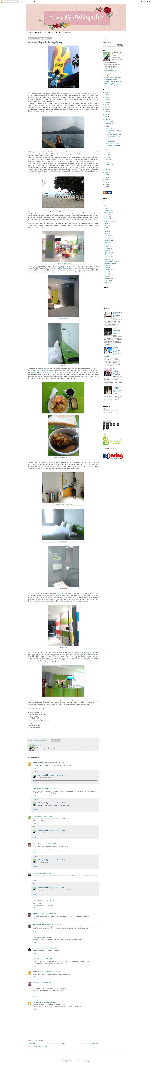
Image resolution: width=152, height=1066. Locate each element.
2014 (106, 170)
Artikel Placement (109, 210)
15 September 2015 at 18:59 (49, 788)
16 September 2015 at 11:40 (57, 775)
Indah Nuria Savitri (38, 971)
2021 (106, 104)
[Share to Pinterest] (60, 740)
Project (106, 267)
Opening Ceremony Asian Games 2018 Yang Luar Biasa (112, 84)
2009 (106, 182)
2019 (106, 109)
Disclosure (67, 32)
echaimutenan (37, 948)
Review (34, 743)
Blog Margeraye (39, 32)
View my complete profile (110, 70)
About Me (58, 32)
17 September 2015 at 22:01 (50, 948)
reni (34, 982)
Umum (106, 282)
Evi (33, 937)
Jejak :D (63, 149)
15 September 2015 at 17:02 (56, 762)
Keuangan (107, 242)
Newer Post (31, 1043)
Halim (34, 959)
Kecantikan (107, 238)
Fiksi (105, 227)
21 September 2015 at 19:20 (52, 971)
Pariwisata (107, 257)
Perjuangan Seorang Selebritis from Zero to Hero (117, 389)
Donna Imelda (37, 788)
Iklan (105, 234)
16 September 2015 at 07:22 (48, 844)
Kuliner (106, 246)
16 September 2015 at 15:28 (48, 913)
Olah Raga (107, 253)
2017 (106, 114)
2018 (106, 112)
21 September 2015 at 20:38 (43, 982)
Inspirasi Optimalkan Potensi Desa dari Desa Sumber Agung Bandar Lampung (112, 352)
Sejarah (106, 274)
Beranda (30, 32)
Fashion (106, 225)
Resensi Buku (108, 269)
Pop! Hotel (63, 89)
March (108, 162)
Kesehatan (107, 240)
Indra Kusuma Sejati (38, 924)
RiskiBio (35, 816)
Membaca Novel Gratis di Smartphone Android (117, 314)
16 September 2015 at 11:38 (57, 860)
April (107, 159)
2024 (106, 97)
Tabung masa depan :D (63, 318)
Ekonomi (106, 219)
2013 (106, 172)
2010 (106, 179)
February (109, 164)
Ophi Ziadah (36, 1002)
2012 (106, 175)
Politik (106, 265)
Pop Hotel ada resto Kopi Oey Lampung (46, 372)
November (109, 123)
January (108, 167)
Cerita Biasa (107, 212)
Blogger (87, 1061)
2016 (106, 116)
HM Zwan (35, 873)
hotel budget (46, 368)
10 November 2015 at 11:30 (48, 1002)
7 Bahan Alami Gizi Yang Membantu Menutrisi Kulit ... (114, 145)
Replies (36, 771)
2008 (106, 184)
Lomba (106, 250)
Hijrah (106, 231)
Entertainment (108, 221)
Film (105, 229)
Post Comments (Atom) (41, 1046)
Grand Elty (63, 209)
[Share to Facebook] (58, 740)
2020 (106, 107)
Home (63, 1043)
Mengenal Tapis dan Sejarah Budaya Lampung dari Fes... (114, 136)
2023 (106, 100)
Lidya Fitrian (36, 913)
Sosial (106, 276)
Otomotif (106, 255)
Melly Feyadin (42, 775)
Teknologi (107, 278)
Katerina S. (36, 844)
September (109, 128)
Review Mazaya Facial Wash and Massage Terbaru (112, 78)
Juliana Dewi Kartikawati (40, 762)
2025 (106, 95)
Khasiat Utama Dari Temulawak (113, 81)
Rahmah (35, 901)
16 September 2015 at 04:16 (46, 816)
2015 (106, 119)
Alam (105, 208)
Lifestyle (106, 248)
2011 (106, 177)
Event (106, 223)
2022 (106, 102)
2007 (106, 187)
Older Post (95, 1043)
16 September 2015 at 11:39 (57, 803)
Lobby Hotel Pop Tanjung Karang (63, 263)
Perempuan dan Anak (110, 261)
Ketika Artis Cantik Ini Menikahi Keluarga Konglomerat (116, 372)
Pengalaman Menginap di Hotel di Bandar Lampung (117, 331)
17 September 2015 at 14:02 (43, 937)
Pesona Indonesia (109, 263)
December (109, 121)
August (108, 150)
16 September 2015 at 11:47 (46, 901)
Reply (34, 768)
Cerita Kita (50, 32)
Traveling (39, 743)
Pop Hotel (56, 462)
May (107, 157)
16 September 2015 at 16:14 (53, 924)
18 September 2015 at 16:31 (45, 959)
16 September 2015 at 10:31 (47, 873)
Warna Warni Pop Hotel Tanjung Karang (112, 140)
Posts (107, 409)
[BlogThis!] (54, 740)
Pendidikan (107, 259)
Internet (106, 236)
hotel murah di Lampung (91, 652)
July (107, 152)
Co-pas (106, 215)
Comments (108, 412)
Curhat (106, 217)
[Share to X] (56, 740)
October (108, 126)
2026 (106, 92)
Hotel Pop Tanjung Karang (64, 268)
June (107, 154)
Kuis (105, 244)
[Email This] (52, 740)
